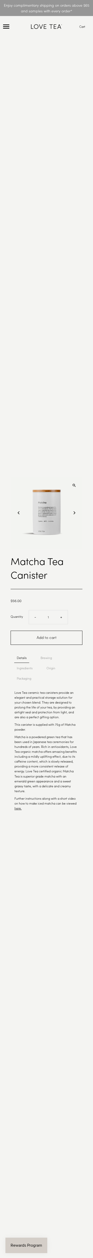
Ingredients (25, 668)
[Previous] (19, 513)
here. (18, 808)
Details (22, 657)
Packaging (24, 678)
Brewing (46, 657)
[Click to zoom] (74, 485)
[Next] (74, 513)
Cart (82, 26)
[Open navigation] (15, 26)
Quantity (17, 616)
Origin (51, 668)
